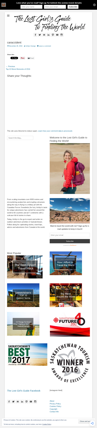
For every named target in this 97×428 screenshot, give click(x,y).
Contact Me (54, 412)
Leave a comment (45, 46)
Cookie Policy (46, 424)
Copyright (53, 409)
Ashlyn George (30, 46)
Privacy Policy (55, 404)
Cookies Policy (55, 406)
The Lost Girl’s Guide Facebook (23, 390)
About (52, 401)
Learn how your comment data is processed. (55, 131)
